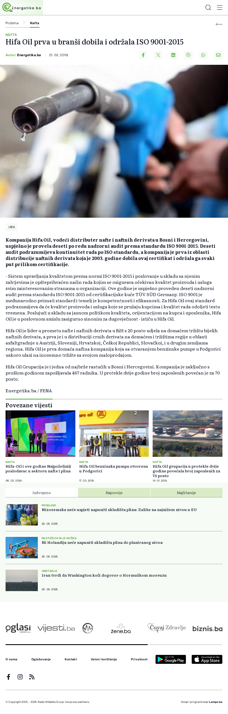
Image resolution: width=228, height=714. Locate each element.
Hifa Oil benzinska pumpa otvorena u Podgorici (113, 468)
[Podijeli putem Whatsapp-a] (203, 55)
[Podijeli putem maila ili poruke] (218, 55)
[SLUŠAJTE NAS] (87, 628)
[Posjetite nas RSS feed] (32, 677)
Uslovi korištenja (104, 659)
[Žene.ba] (121, 628)
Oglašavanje (41, 659)
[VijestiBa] (56, 628)
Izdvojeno (42, 492)
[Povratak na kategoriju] (219, 24)
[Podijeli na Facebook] (143, 55)
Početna (12, 23)
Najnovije (114, 492)
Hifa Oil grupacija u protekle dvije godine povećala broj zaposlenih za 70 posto (186, 471)
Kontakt (71, 659)
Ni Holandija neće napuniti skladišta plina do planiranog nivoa (102, 542)
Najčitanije (186, 492)
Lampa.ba (215, 702)
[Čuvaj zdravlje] (167, 628)
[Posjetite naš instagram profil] (20, 677)
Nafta (34, 23)
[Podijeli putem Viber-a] (188, 55)
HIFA (12, 227)
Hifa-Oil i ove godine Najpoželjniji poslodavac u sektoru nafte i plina (38, 468)
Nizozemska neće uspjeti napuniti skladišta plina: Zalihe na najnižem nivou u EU (119, 509)
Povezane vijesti (29, 405)
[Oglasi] (18, 628)
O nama (12, 659)
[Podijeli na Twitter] (158, 55)
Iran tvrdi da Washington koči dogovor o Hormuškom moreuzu (104, 575)
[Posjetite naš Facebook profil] (8, 677)
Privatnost (139, 659)
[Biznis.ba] (207, 628)
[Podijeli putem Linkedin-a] (173, 55)
